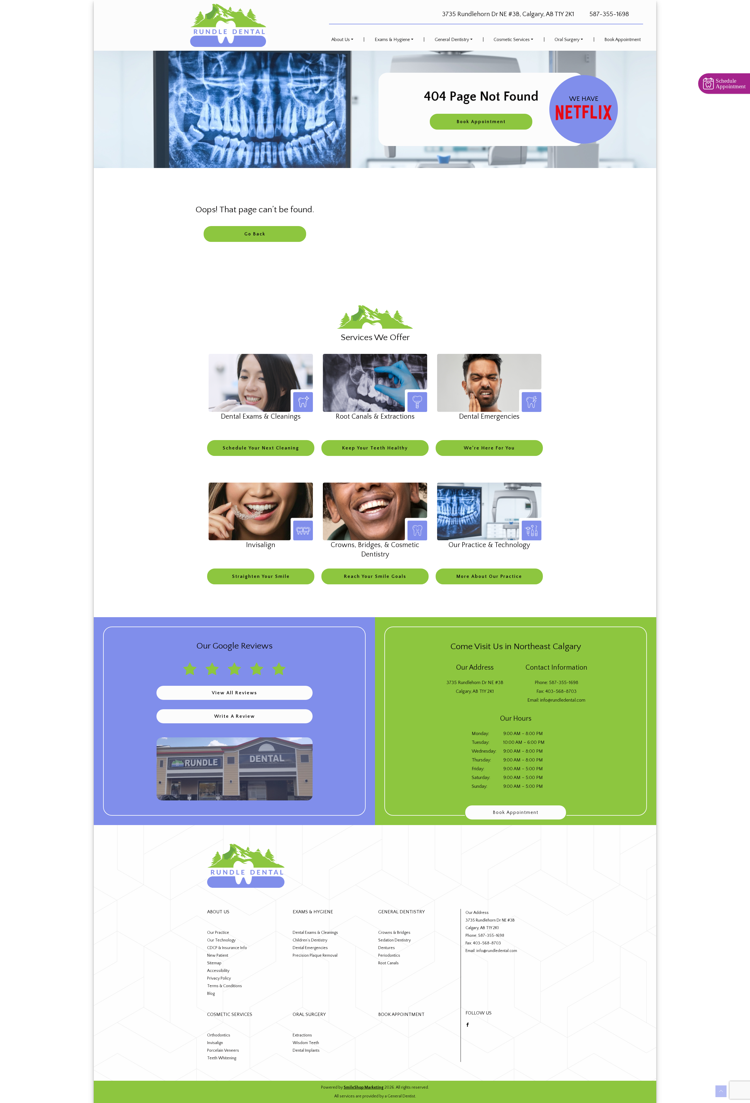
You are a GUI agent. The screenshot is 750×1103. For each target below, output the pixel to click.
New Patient (217, 955)
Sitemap (214, 963)
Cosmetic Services (512, 39)
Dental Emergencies (310, 948)
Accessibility (218, 970)
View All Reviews (234, 692)
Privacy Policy (219, 978)
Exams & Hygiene (392, 39)
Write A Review (234, 716)
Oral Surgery (567, 39)
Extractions (302, 1035)
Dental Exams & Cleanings (315, 932)
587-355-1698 (609, 14)
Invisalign (215, 1043)
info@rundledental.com (562, 700)
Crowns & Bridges (394, 932)
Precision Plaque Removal (315, 955)
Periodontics (389, 955)
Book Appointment (622, 39)
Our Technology (221, 940)
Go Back (254, 234)
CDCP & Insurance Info (227, 948)
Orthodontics (218, 1035)
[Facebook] (468, 1024)
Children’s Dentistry (310, 940)
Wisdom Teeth (306, 1043)
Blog (211, 993)
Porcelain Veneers (223, 1050)
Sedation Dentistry (394, 940)
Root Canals (388, 963)
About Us (340, 39)
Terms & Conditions (224, 986)
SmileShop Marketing (363, 1087)
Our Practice (218, 932)
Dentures (386, 948)
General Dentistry (452, 39)
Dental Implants (306, 1050)
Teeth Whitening (221, 1058)
